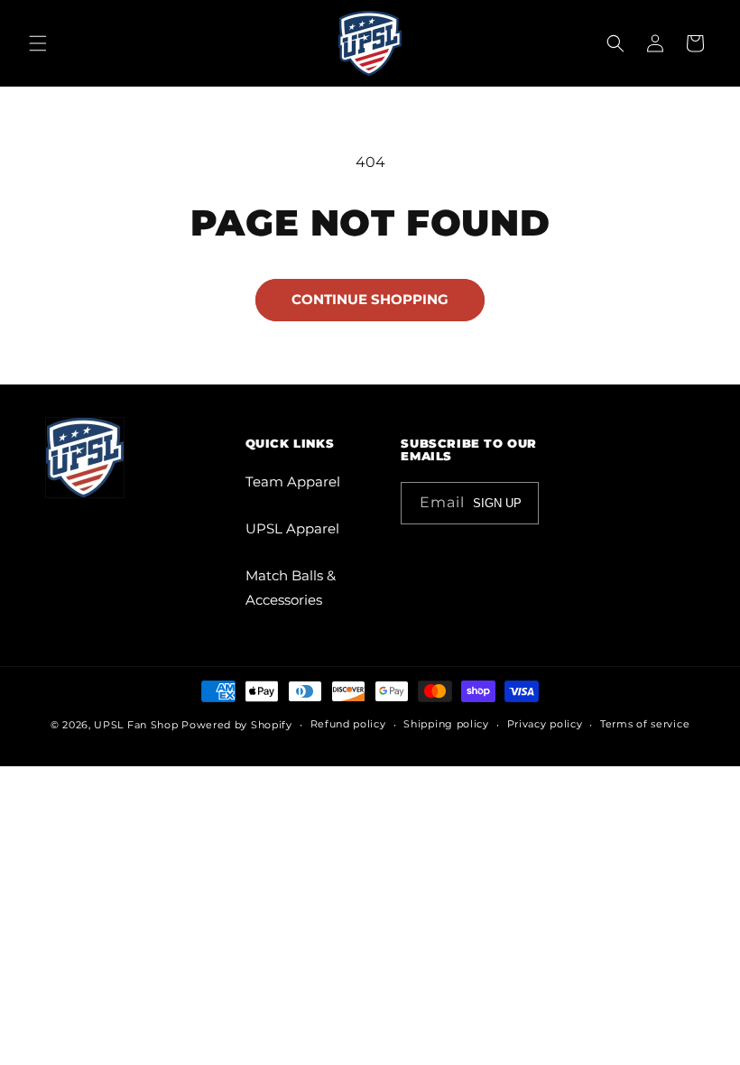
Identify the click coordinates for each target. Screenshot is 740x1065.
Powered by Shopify (236, 724)
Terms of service (644, 724)
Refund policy (348, 724)
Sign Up (497, 503)
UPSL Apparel (292, 528)
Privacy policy (545, 724)
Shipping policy (446, 724)
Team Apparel (292, 481)
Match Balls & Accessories (290, 587)
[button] (38, 43)
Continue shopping (370, 299)
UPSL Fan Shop (136, 724)
